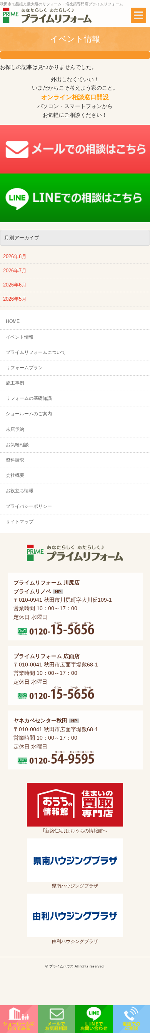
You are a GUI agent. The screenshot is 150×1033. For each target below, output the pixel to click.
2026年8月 (15, 256)
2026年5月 (15, 299)
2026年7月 (15, 270)
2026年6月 (15, 285)
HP (58, 591)
